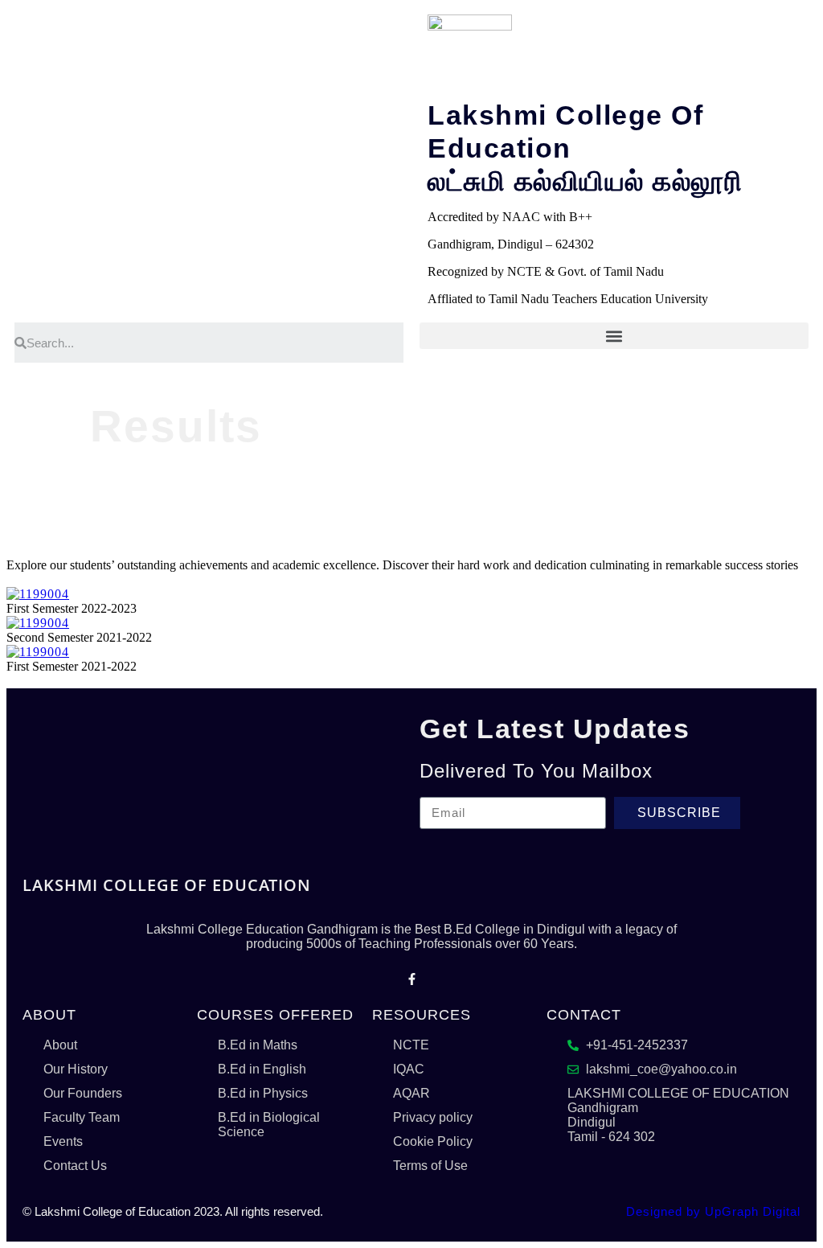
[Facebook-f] (411, 979)
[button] (614, 335)
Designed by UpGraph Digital (713, 1211)
